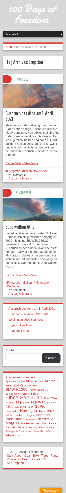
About (18, 455)
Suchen (11, 350)
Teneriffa (38, 431)
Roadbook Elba (18, 330)
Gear (27, 455)
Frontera (10, 402)
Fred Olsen (51, 398)
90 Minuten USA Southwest (26, 319)
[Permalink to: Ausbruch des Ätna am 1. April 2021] (33, 96)
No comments (17, 174)
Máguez (13, 423)
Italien (28, 171)
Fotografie (13, 171)
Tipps (44, 455)
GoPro (40, 406)
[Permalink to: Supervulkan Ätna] (33, 209)
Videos (11, 459)
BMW (18, 385)
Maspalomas (15, 419)
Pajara (52, 423)
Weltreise (42, 171)
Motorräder (43, 282)
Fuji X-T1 (38, 402)
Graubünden (12, 411)
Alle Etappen (15, 463)
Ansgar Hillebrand (20, 178)
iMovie (42, 411)
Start (10, 455)
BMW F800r (31, 385)
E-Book (34, 393)
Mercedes (30, 419)
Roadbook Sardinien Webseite (28, 314)
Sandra (50, 427)
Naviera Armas (30, 423)
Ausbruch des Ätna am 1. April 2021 (29, 116)
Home (9, 46)
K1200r (9, 415)
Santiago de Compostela (19, 431)
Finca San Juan (24, 397)
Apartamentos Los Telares (19, 381)
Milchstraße (45, 419)
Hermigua (28, 410)
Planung (31, 427)
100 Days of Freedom (31, 14)
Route (54, 455)
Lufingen (29, 415)
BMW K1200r (17, 389)
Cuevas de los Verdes (17, 393)
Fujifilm (26, 403)
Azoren (50, 381)
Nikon (44, 423)
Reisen (41, 428)
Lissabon (18, 415)
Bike (36, 455)
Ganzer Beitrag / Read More (22, 163)
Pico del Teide (15, 427)
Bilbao (9, 385)
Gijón (30, 406)
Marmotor (42, 415)
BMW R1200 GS (39, 389)
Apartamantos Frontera (20, 377)
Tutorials (34, 459)
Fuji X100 (51, 403)
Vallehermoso (13, 435)
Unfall (48, 431)
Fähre (9, 406)
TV (44, 459)
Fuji (19, 402)
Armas (39, 381)
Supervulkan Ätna (20, 227)
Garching (20, 406)
